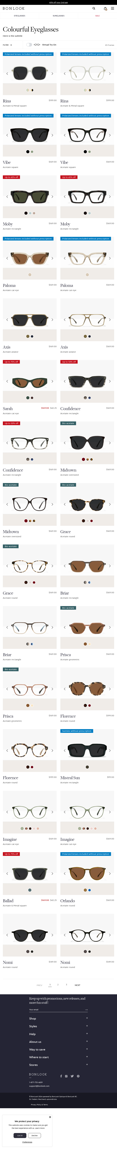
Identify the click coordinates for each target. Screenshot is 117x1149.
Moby (8, 224)
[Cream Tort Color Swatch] (87, 459)
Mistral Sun (70, 777)
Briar (64, 593)
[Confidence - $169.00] (87, 381)
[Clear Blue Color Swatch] (89, 890)
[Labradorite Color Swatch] (30, 213)
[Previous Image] (7, 74)
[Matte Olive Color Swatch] (28, 336)
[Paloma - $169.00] (30, 258)
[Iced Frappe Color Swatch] (34, 213)
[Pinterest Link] (78, 1076)
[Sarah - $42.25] (30, 381)
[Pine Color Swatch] (30, 890)
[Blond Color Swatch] (34, 828)
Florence (68, 716)
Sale (97, 16)
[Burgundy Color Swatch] (83, 459)
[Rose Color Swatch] (37, 828)
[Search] (94, 8)
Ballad (8, 900)
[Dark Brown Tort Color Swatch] (26, 213)
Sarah (8, 408)
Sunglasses (58, 16)
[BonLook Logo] (13, 8)
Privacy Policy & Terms (39, 1105)
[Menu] (112, 8)
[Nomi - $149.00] (30, 935)
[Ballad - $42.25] (30, 873)
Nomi (8, 962)
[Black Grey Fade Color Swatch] (85, 398)
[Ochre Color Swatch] (85, 890)
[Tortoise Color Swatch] (32, 397)
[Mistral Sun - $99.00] (87, 750)
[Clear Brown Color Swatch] (85, 644)
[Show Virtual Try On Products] (29, 44)
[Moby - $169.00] (30, 196)
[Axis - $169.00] (30, 319)
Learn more (40, 1128)
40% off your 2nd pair (58, 2)
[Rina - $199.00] (30, 73)
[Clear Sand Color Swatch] (30, 275)
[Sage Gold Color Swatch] (28, 90)
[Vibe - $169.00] (30, 135)
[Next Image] (52, 74)
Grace (65, 531)
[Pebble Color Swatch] (87, 520)
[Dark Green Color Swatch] (87, 767)
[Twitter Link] (72, 1076)
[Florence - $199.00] (87, 689)
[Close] (50, 1117)
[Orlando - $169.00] (87, 873)
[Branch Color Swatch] (28, 951)
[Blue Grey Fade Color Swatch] (89, 397)
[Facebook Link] (61, 1077)
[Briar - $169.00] (87, 565)
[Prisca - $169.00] (87, 627)
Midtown (68, 470)
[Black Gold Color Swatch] (32, 90)
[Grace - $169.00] (87, 504)
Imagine (10, 839)
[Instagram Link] (66, 1076)
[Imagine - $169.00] (30, 812)
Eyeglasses (19, 16)
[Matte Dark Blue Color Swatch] (32, 336)
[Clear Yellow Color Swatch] (89, 644)
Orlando (67, 900)
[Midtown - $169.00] (87, 442)
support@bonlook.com (39, 1086)
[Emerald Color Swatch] (28, 398)
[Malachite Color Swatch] (22, 828)
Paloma (9, 285)
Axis (6, 347)
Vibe (7, 162)
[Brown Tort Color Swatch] (91, 459)
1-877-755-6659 (36, 1082)
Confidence (70, 408)
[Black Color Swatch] (28, 152)
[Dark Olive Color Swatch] (32, 951)
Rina (7, 101)
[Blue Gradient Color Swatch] (89, 582)
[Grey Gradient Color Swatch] (85, 582)
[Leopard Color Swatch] (83, 521)
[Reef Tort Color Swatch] (26, 828)
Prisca (65, 654)
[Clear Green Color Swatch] (32, 151)
